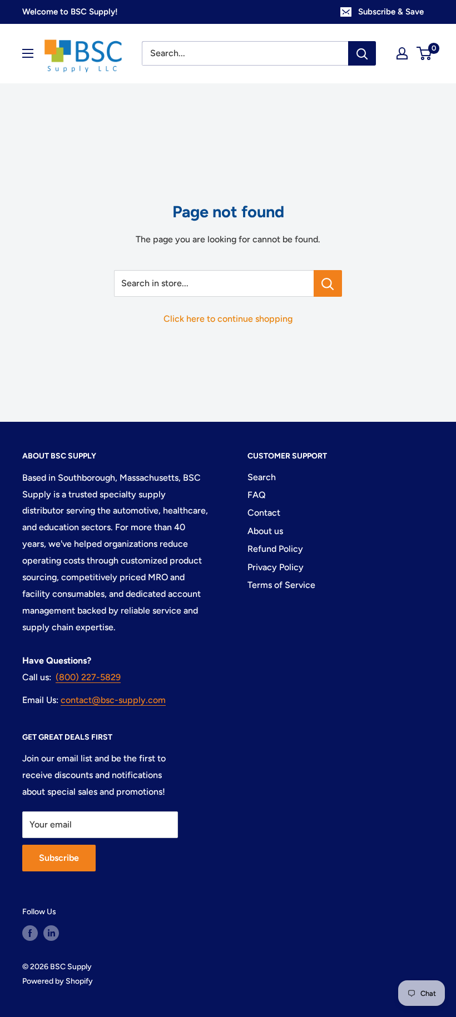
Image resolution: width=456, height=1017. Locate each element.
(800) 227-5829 (88, 677)
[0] (425, 53)
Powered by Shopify (57, 981)
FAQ (256, 495)
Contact (263, 512)
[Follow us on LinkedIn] (51, 933)
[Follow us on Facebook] (30, 933)
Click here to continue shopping (228, 318)
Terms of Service (281, 585)
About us (265, 531)
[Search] (362, 53)
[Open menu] (27, 53)
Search (261, 477)
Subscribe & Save (391, 12)
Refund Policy (275, 549)
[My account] (402, 53)
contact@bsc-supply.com (113, 700)
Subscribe (59, 858)
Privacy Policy (275, 567)
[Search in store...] (328, 283)
